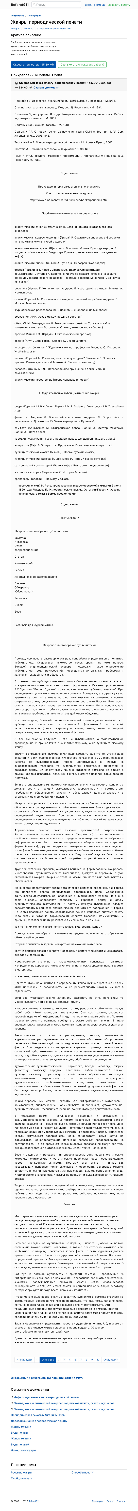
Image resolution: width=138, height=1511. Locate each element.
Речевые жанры (21, 1472)
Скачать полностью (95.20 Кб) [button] (33, 64)
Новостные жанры (23, 1450)
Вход (88, 4)
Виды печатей (20, 1444)
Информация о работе (47, 1377)
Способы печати (82, 1472)
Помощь (100, 4)
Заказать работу (119, 4)
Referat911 (34, 1501)
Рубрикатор (17, 15)
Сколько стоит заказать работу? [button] (82, 64)
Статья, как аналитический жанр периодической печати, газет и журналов (64, 1403)
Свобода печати (21, 1478)
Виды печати (19, 1432)
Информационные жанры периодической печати (46, 1397)
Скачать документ (46, 87)
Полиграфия (34, 15)
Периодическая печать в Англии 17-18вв (38, 1415)
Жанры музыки (21, 1426)
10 (98, 1359)
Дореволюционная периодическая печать (39, 1421)
